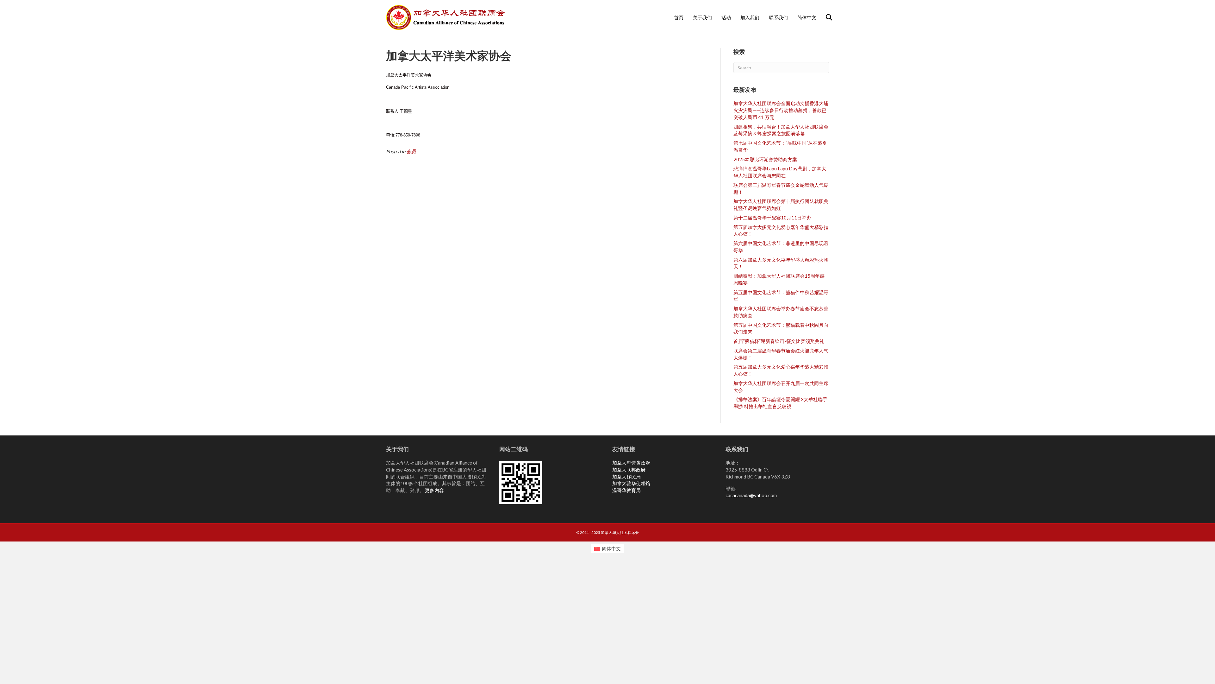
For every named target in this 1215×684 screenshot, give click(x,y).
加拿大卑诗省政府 (631, 463)
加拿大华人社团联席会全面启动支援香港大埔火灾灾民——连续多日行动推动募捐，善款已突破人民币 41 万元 (780, 110)
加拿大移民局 (626, 476)
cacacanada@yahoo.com (751, 495)
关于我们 (702, 17)
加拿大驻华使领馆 (631, 483)
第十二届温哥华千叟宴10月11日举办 (772, 217)
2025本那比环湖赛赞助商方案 (765, 159)
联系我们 (778, 17)
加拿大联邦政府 (628, 469)
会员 (411, 151)
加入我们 (749, 17)
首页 (678, 17)
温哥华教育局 (626, 490)
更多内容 (434, 490)
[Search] (825, 17)
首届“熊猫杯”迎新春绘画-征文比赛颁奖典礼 (778, 341)
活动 (726, 17)
